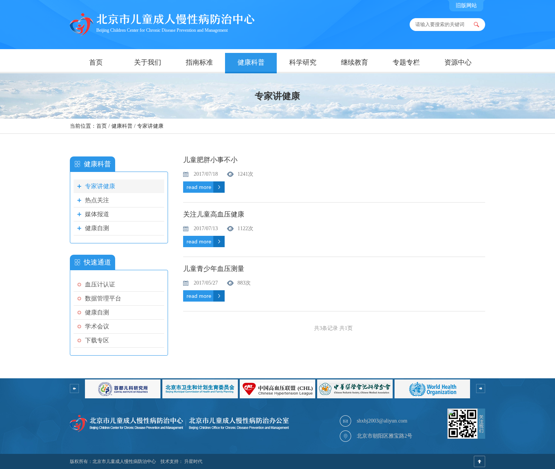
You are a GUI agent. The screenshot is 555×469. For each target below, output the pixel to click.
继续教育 (354, 62)
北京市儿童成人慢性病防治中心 (124, 461)
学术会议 (97, 326)
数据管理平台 (103, 298)
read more (199, 187)
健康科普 (251, 62)
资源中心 (458, 62)
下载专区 (97, 340)
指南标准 (199, 62)
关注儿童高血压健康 (213, 214)
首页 (96, 62)
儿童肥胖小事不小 (210, 160)
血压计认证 (100, 284)
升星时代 (193, 461)
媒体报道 (97, 214)
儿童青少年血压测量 (213, 268)
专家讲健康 (150, 126)
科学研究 (302, 62)
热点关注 (97, 200)
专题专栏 (406, 62)
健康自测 (97, 228)
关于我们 (147, 62)
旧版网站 (466, 5)
